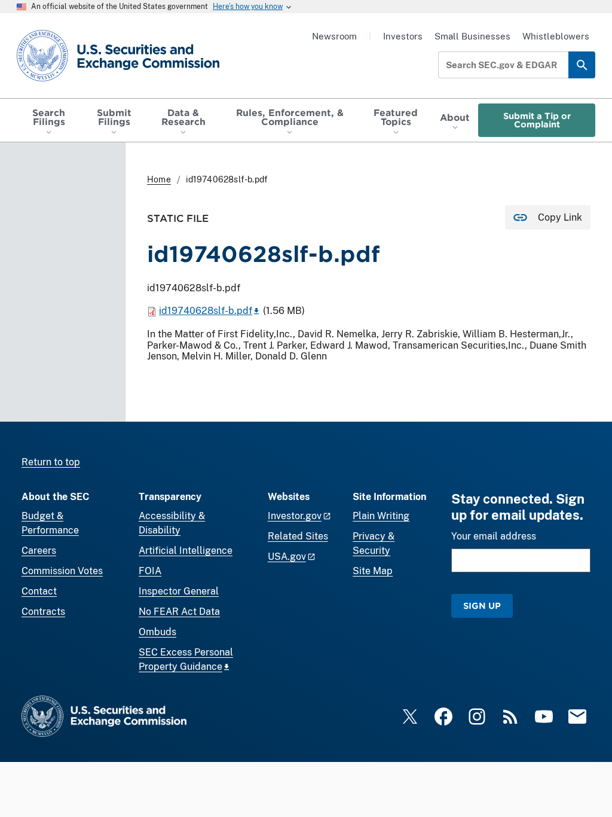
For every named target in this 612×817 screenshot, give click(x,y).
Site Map (373, 571)
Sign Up (482, 605)
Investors (403, 36)
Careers (39, 550)
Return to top (51, 462)
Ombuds (157, 632)
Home (159, 179)
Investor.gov (295, 516)
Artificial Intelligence (185, 550)
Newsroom (334, 36)
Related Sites (298, 536)
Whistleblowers (555, 36)
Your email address (493, 536)
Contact (39, 591)
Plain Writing (381, 516)
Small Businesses (472, 36)
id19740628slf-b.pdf (205, 310)
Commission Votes (62, 571)
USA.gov (287, 556)
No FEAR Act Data (179, 611)
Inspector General (179, 591)
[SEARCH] (581, 64)
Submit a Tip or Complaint (537, 120)
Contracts (43, 611)
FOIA (150, 571)
